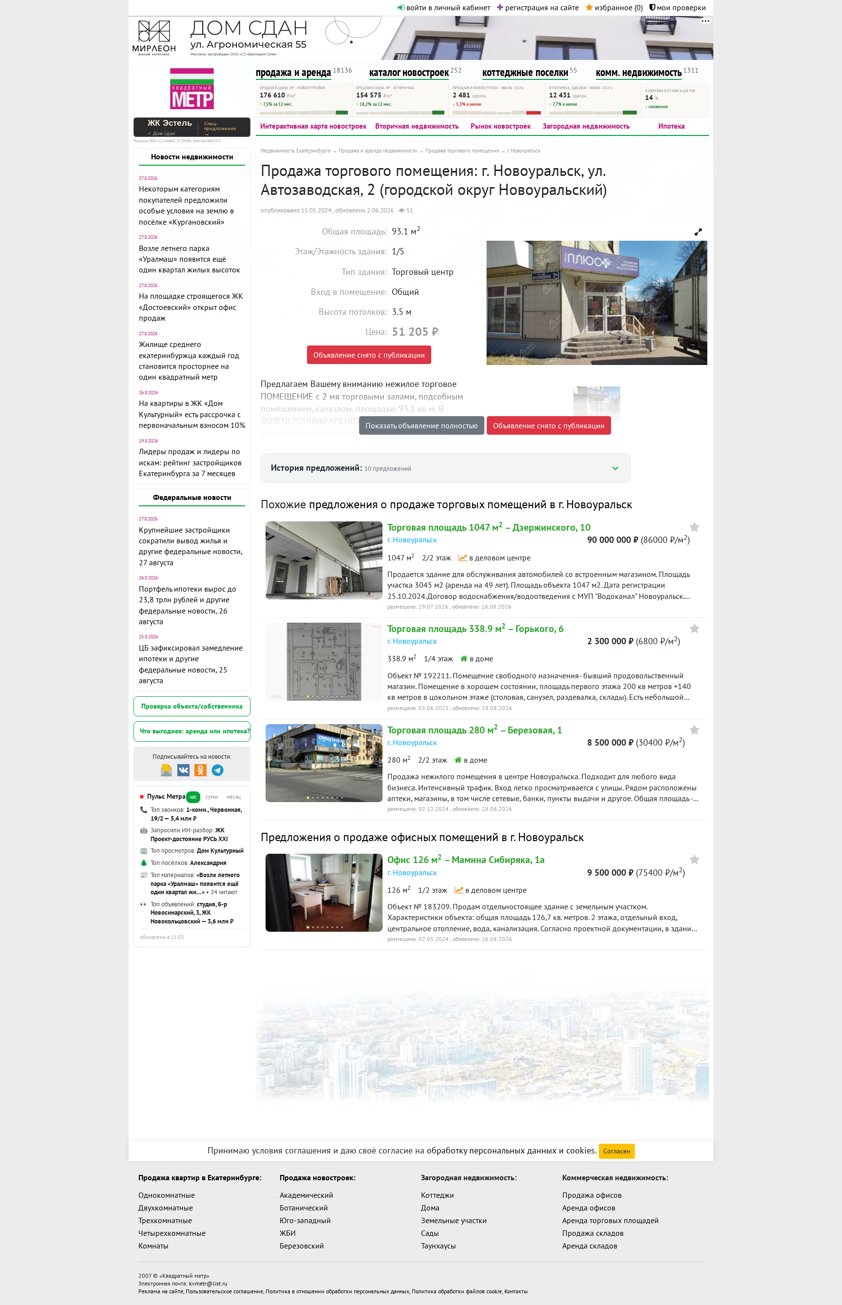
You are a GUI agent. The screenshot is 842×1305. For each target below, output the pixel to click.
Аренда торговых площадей (610, 1220)
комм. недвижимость (639, 72)
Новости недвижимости (192, 156)
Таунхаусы (438, 1245)
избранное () (618, 7)
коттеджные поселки (525, 72)
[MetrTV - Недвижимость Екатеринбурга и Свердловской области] (192, 87)
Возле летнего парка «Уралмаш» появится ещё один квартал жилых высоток (189, 259)
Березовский (302, 1245)
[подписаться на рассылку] (166, 769)
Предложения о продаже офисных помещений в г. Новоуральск (422, 836)
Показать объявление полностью (421, 425)
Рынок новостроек (501, 126)
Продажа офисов (592, 1195)
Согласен (617, 1151)
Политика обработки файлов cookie (457, 1291)
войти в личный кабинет (447, 7)
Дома (430, 1207)
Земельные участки (454, 1220)
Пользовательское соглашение (224, 1291)
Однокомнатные (166, 1195)
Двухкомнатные (165, 1207)
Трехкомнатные (165, 1220)
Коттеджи (437, 1195)
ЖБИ (288, 1233)
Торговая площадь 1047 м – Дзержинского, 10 (489, 527)
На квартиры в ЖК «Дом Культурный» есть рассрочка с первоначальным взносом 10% (192, 414)
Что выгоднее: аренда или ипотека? (195, 731)
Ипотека (671, 126)
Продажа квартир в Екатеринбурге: (199, 1177)
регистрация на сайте (541, 7)
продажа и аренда (293, 72)
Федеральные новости (192, 497)
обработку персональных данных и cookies (511, 1150)
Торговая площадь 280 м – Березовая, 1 (474, 730)
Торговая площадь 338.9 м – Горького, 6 (475, 628)
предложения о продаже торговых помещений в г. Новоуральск (470, 504)
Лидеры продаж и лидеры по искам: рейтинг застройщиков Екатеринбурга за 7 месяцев (190, 462)
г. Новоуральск (412, 539)
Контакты (516, 1291)
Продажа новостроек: (317, 1177)
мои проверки (680, 7)
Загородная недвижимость (586, 126)
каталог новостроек (409, 72)
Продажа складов (593, 1233)
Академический (306, 1195)
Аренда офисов (588, 1207)
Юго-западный (305, 1220)
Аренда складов (589, 1245)
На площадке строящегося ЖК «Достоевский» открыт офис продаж (191, 307)
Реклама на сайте (160, 1291)
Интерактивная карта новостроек (313, 126)
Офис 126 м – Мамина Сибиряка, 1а (466, 859)
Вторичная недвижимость (417, 126)
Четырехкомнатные (172, 1233)
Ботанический (304, 1207)
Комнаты (153, 1245)
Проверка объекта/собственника (192, 706)
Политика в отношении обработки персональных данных (337, 1291)
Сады (430, 1233)
